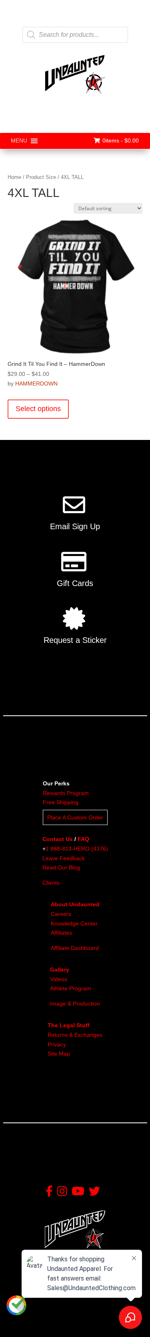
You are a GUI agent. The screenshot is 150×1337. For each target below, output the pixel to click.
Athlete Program (70, 988)
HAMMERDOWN (36, 383)
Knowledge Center (74, 923)
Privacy (57, 1044)
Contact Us (57, 839)
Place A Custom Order (75, 817)
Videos (58, 979)
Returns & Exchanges (75, 1035)
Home (14, 177)
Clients (51, 882)
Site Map (59, 1053)
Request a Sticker (75, 640)
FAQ (83, 839)
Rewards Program (66, 793)
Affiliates (61, 932)
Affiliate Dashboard (75, 948)
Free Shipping (60, 802)
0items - (120, 140)
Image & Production (75, 1003)
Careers (61, 914)
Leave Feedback (63, 858)
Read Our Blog (61, 867)
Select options (38, 409)
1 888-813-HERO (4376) (77, 848)
